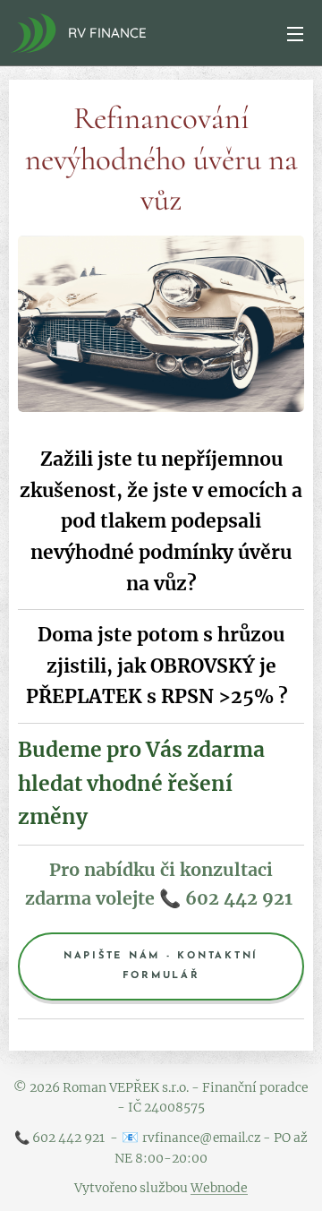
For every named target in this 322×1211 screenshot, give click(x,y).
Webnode (219, 1188)
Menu (295, 33)
